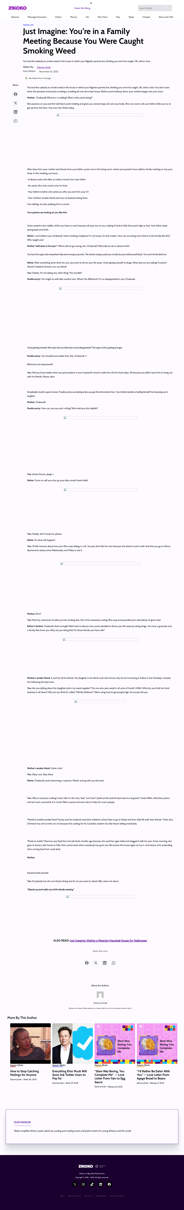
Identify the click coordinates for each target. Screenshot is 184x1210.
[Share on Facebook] (15, 94)
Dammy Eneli (43, 67)
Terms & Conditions (116, 1196)
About (62, 1196)
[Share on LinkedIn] (15, 112)
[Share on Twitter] (15, 103)
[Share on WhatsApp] (15, 120)
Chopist (99, 1066)
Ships (13, 1066)
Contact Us (88, 1196)
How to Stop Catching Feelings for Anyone (24, 1073)
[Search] (166, 7)
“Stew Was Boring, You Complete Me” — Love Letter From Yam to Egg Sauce (110, 1076)
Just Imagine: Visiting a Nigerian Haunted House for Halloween (108, 940)
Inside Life (28, 25)
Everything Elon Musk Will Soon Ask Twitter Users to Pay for (69, 1074)
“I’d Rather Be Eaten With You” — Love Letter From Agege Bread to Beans (153, 1074)
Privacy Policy (101, 1196)
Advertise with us (74, 1196)
